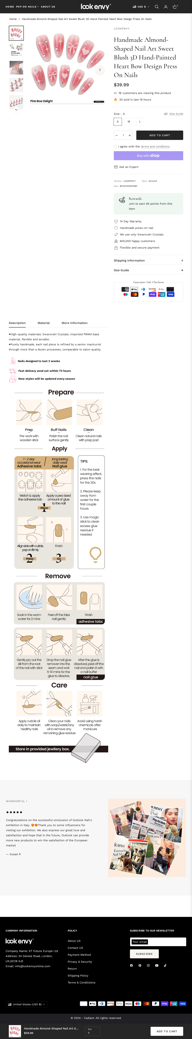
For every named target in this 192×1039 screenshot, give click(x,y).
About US (74, 941)
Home (13, 18)
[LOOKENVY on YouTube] (157, 965)
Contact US (75, 948)
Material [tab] (44, 323)
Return (72, 968)
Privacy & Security (80, 961)
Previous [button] (35, 70)
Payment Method (79, 954)
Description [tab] (17, 323)
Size (90, 1029)
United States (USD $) (27, 1004)
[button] (156, 7)
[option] (67, 67)
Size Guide (176, 113)
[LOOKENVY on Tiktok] (166, 965)
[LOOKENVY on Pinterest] (140, 965)
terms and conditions (155, 146)
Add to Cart (167, 1031)
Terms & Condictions (81, 982)
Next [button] (100, 70)
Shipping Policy (78, 975)
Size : (119, 114)
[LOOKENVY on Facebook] (132, 965)
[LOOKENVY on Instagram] (149, 965)
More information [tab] (75, 323)
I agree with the (144, 146)
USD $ (142, 6)
